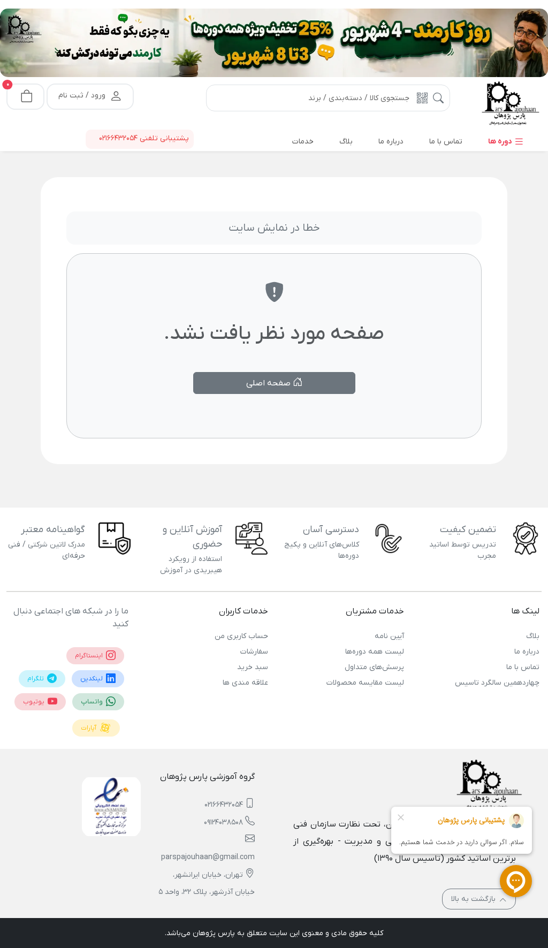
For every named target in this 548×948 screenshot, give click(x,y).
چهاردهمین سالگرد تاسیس (497, 683)
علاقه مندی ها (245, 683)
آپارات (89, 728)
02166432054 (223, 805)
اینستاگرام (89, 655)
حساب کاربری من (241, 636)
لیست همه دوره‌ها (374, 652)
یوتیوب (34, 701)
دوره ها (501, 141)
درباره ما (526, 652)
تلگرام (36, 678)
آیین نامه (389, 636)
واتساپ (92, 701)
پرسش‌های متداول (374, 667)
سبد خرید (252, 667)
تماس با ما (522, 667)
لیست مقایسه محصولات (365, 683)
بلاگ (532, 636)
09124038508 (223, 822)
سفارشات (254, 652)
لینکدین (92, 678)
